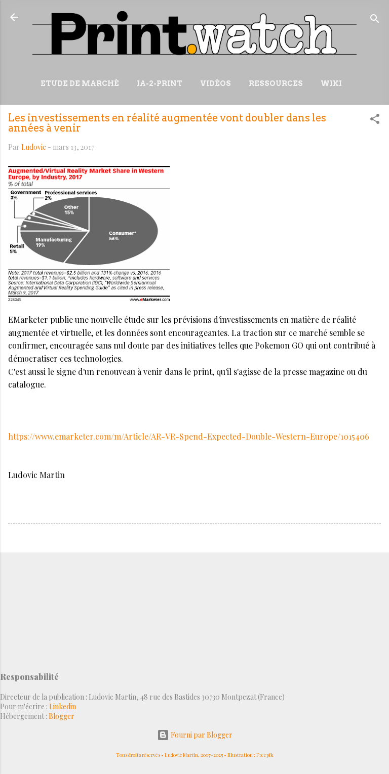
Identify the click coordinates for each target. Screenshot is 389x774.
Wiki (331, 83)
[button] (375, 120)
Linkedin (62, 706)
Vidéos (215, 83)
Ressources (276, 83)
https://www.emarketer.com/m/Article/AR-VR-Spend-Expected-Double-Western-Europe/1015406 (188, 436)
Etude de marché (80, 83)
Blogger (61, 716)
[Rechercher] (375, 20)
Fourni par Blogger (200, 735)
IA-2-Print (159, 83)
